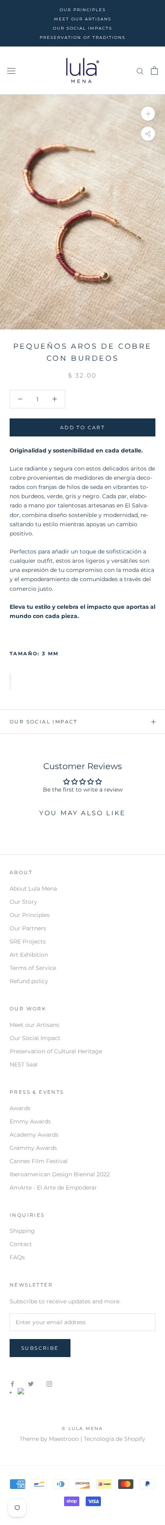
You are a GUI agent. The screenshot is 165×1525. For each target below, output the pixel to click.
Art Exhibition (29, 954)
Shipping (22, 1230)
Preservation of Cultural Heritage (56, 1051)
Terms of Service (33, 968)
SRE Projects (28, 941)
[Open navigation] (11, 71)
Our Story (23, 901)
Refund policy (29, 981)
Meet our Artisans (34, 1024)
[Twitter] (31, 1383)
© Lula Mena (82, 1428)
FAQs (17, 1257)
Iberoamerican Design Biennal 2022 (60, 1174)
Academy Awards (34, 1134)
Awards (20, 1108)
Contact (21, 1244)
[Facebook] (12, 1383)
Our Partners (28, 928)
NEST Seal (24, 1064)
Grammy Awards (33, 1147)
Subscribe (40, 1348)
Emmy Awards (30, 1121)
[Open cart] (154, 71)
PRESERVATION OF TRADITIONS (82, 37)
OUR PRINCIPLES (83, 9)
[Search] (140, 70)
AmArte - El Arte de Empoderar (53, 1187)
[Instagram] (49, 1383)
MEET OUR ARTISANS (82, 19)
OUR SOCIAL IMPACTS (82, 28)
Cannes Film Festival (39, 1161)
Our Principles (30, 915)
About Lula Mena (33, 888)
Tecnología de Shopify (114, 1438)
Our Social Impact (44, 722)
